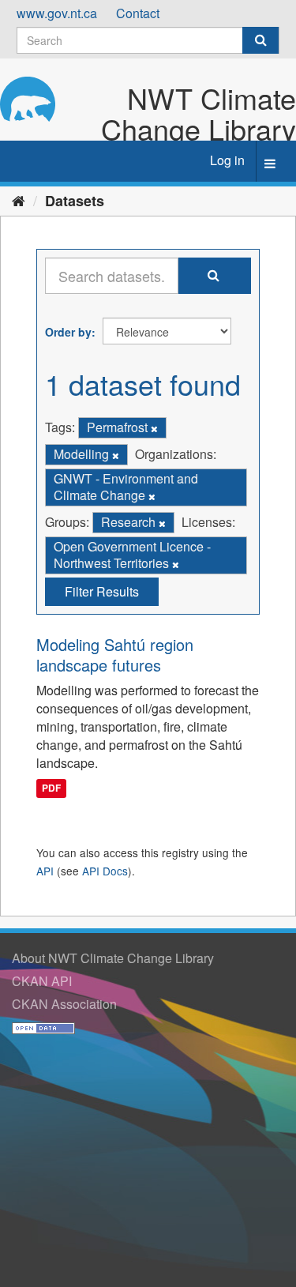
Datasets (74, 200)
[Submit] (260, 40)
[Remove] (154, 428)
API (45, 871)
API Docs (105, 871)
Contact (137, 13)
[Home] (18, 200)
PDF (51, 788)
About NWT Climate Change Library (113, 958)
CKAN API (42, 981)
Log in (227, 160)
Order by (68, 332)
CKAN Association (64, 1004)
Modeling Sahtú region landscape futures (114, 654)
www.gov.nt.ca (57, 13)
